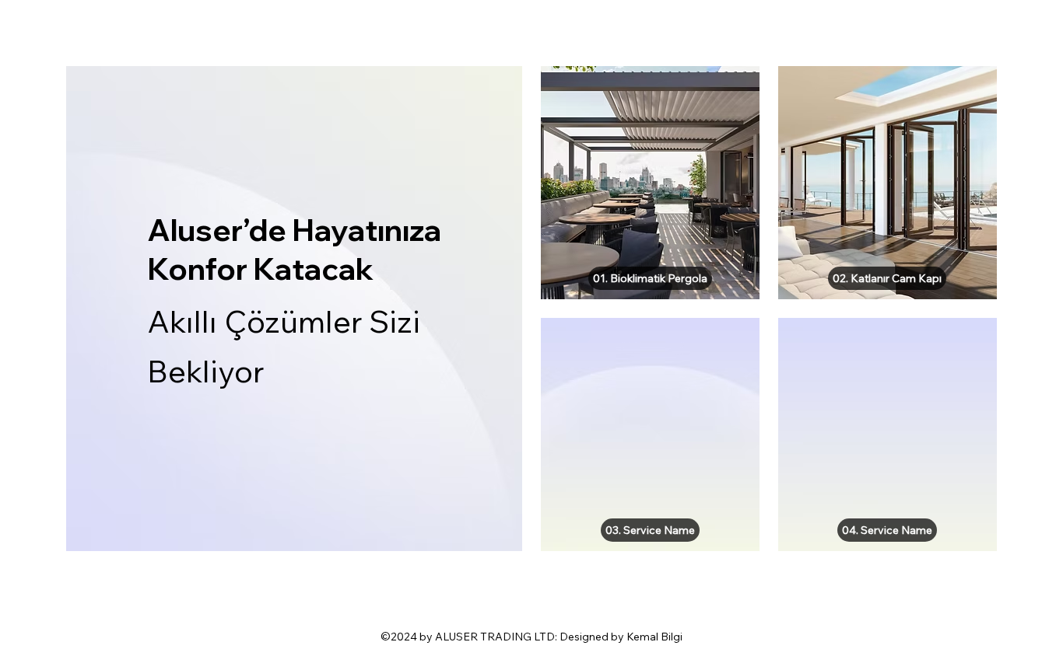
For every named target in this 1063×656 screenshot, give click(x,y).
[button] (650, 278)
